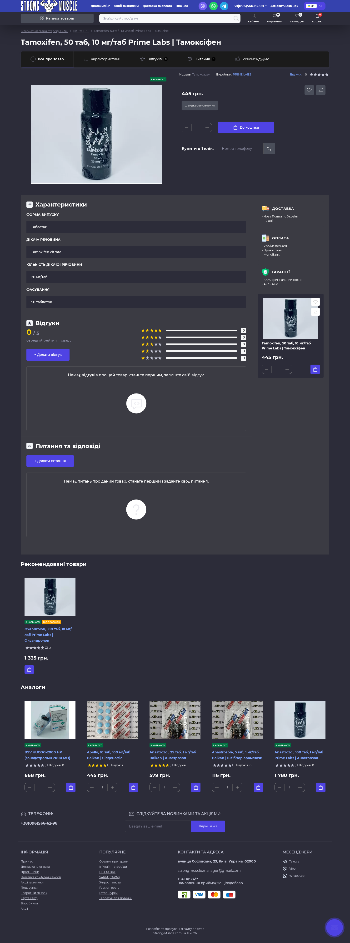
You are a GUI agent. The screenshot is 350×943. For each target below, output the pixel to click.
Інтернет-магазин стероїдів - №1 (44, 31)
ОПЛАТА (280, 238)
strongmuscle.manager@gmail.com (209, 870)
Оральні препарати (113, 861)
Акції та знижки (126, 6)
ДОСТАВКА (283, 209)
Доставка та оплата (157, 6)
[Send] (269, 148)
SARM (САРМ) (109, 877)
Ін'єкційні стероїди (113, 866)
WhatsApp (297, 875)
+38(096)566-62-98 (39, 823)
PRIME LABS (242, 74)
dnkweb (198, 929)
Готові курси (108, 893)
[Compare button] (320, 90)
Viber (293, 868)
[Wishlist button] (309, 90)
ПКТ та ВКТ (81, 31)
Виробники (29, 903)
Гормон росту (109, 887)
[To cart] (315, 369)
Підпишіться (208, 826)
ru (320, 6)
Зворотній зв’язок (34, 893)
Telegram (296, 861)
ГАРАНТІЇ (281, 272)
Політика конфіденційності (41, 877)
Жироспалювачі (111, 882)
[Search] (236, 18)
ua (313, 6)
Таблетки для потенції (115, 898)
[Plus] (207, 127)
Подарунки (29, 887)
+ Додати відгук (48, 355)
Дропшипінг (100, 6)
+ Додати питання (50, 461)
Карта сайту (29, 898)
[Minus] (186, 127)
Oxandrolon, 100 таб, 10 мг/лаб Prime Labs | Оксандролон (48, 635)
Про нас (182, 6)
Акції (24, 908)
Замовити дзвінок (284, 6)
